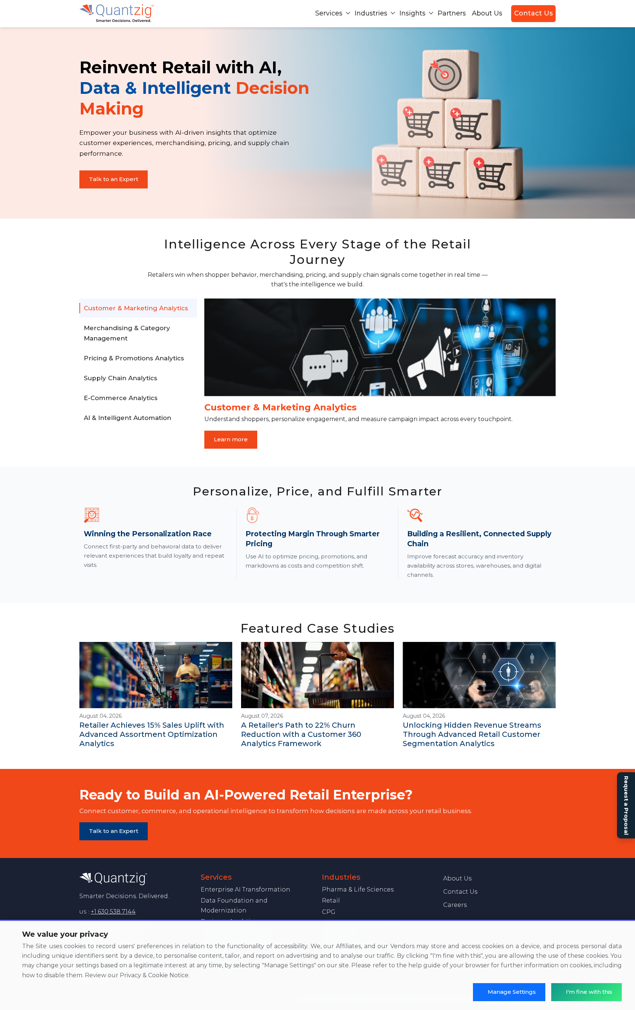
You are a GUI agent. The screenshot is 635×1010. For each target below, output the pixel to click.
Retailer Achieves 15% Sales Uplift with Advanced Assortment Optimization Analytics (151, 734)
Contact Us (533, 13)
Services (328, 13)
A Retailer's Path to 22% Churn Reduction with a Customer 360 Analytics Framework (301, 734)
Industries (371, 13)
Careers (455, 904)
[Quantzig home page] (135, 879)
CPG (329, 911)
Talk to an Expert (113, 179)
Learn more (231, 439)
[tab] (138, 308)
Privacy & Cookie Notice (154, 975)
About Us (487, 13)
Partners (452, 13)
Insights (412, 13)
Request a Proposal (626, 805)
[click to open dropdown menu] (348, 13)
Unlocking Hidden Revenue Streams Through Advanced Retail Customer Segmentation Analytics (472, 734)
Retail (331, 900)
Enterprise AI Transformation (245, 889)
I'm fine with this (589, 991)
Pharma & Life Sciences (358, 889)
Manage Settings (512, 991)
